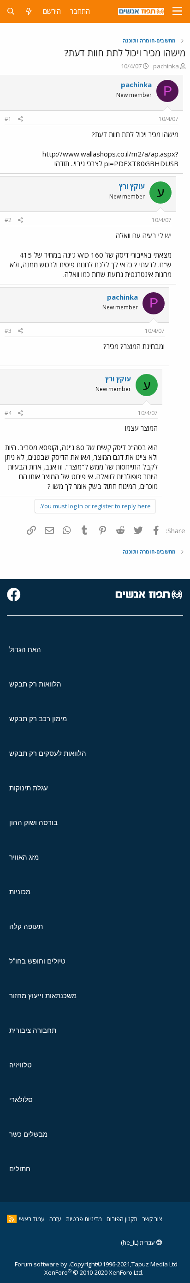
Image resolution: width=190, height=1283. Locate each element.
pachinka (166, 66)
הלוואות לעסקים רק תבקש (47, 753)
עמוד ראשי (32, 1219)
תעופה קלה (26, 926)
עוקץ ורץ (132, 186)
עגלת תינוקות (28, 788)
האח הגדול (25, 649)
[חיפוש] (11, 11)
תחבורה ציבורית (32, 1030)
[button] (177, 11)
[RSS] (12, 1219)
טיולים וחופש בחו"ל (37, 961)
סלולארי (21, 1099)
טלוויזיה (20, 1065)
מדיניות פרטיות (84, 1219)
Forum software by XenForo (79, 1268)
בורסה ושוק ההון (33, 822)
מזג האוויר (24, 857)
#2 (8, 220)
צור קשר (152, 1219)
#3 (8, 331)
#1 (8, 119)
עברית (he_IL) (138, 1242)
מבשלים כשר (28, 1134)
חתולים (19, 1169)
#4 (8, 413)
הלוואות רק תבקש (35, 684)
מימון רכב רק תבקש (38, 719)
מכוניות (19, 892)
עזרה (55, 1219)
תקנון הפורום (122, 1219)
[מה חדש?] (29, 11)
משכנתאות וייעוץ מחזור (43, 996)
